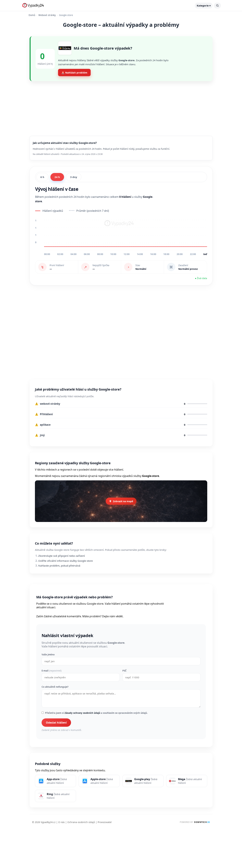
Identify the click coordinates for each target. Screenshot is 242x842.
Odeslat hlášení (56, 722)
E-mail (52, 670)
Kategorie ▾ (204, 5)
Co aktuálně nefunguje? (55, 686)
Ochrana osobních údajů (81, 822)
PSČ (124, 670)
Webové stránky (47, 15)
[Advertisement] (121, 106)
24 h (57, 177)
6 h (42, 177)
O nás (61, 822)
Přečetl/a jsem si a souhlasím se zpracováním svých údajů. (96, 712)
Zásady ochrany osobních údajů (82, 712)
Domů (32, 15)
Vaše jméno (48, 654)
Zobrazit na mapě (123, 501)
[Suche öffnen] (217, 5)
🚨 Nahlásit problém (74, 72)
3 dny (73, 177)
